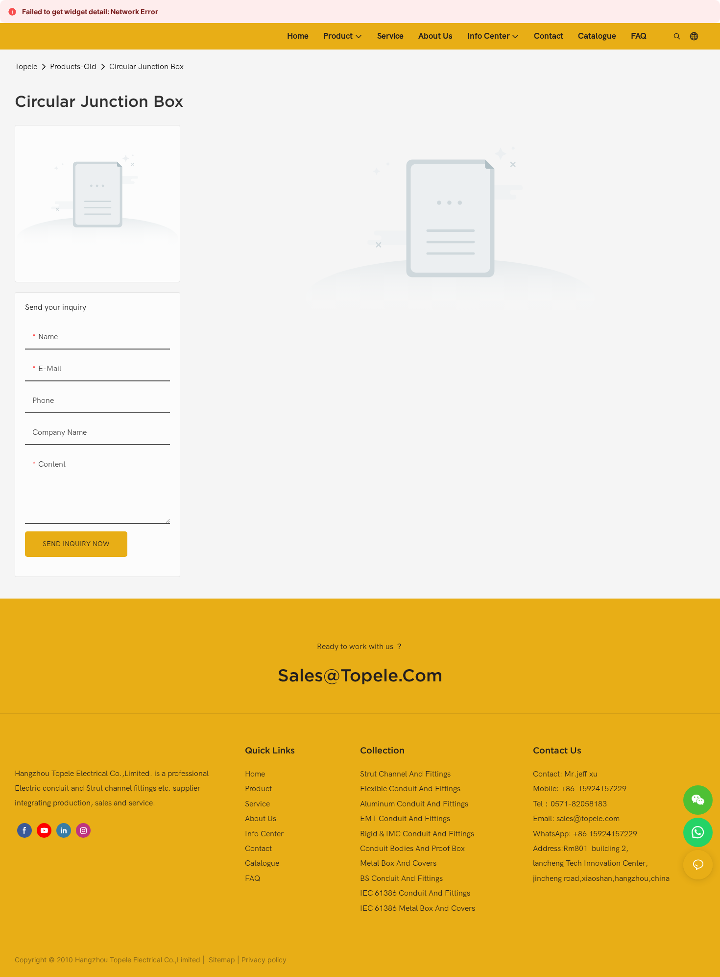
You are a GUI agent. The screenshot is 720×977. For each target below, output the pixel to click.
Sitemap (221, 959)
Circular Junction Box (146, 66)
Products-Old (73, 66)
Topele (26, 66)
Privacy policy (264, 959)
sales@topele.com (360, 675)
